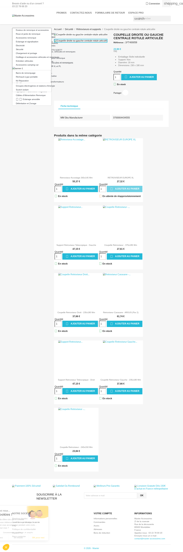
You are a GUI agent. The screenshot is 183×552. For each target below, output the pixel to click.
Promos (61, 13)
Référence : (119, 42)
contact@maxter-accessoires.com (149, 538)
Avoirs (96, 526)
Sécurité (19, 49)
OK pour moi (53, 537)
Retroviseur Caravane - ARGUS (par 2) (121, 312)
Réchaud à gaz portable (27, 77)
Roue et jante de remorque (28, 34)
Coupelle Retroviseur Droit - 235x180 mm (76, 312)
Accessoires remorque (26, 38)
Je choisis (32, 537)
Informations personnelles (105, 518)
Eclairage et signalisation (27, 41)
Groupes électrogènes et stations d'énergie (33, 86)
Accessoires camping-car (27, 65)
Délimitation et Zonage (26, 103)
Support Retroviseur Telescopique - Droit (76, 380)
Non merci (12, 537)
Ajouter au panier (139, 77)
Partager (125, 92)
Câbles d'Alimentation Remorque (31, 95)
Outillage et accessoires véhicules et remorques (33, 57)
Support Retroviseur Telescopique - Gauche (76, 245)
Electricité (20, 45)
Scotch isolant (22, 90)
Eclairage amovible (28, 99)
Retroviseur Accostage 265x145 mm (76, 178)
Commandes (99, 522)
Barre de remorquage (25, 73)
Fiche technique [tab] (69, 106)
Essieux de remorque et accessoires (32, 30)
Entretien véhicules (24, 61)
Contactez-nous (81, 13)
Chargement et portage (26, 53)
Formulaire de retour (110, 13)
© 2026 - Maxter (91, 548)
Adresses (98, 529)
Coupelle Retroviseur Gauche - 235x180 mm (121, 380)
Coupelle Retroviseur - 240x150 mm (76, 447)
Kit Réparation (22, 81)
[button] (6, 547)
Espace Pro (136, 13)
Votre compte (103, 513)
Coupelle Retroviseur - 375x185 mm (120, 245)
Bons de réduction (102, 533)
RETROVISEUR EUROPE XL (121, 178)
